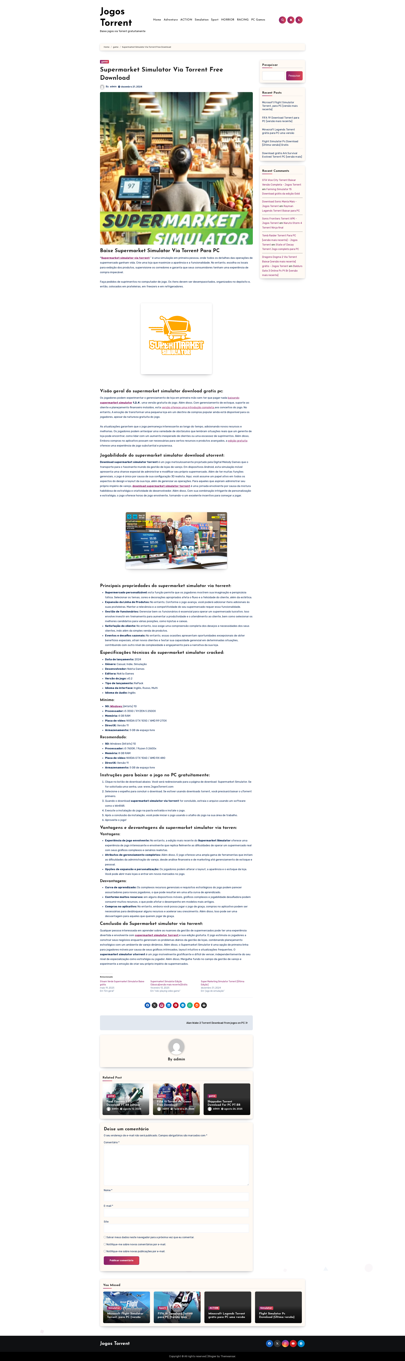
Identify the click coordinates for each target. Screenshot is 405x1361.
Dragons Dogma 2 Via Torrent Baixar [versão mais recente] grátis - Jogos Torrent (279, 261)
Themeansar (228, 1356)
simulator (125, 402)
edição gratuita (237, 440)
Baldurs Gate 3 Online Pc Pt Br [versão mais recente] (282, 271)
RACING (243, 19)
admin (113, 86)
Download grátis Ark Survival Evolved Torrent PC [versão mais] (282, 155)
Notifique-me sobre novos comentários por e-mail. (136, 1244)
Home (157, 19)
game (104, 61)
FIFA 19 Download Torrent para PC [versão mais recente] (280, 119)
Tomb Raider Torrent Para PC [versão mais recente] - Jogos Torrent (279, 240)
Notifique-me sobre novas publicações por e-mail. (135, 1251)
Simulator (114, 1308)
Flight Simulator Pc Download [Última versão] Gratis (280, 143)
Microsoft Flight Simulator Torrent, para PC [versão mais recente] (280, 106)
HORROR (227, 19)
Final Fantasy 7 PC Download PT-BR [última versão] (123, 1105)
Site (106, 1221)
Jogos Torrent (115, 1343)
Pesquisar (270, 65)
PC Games (258, 19)
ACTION (186, 19)
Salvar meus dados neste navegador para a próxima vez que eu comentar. (150, 1237)
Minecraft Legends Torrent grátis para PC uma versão (278, 131)
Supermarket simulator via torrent (125, 257)
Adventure (171, 19)
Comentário (111, 1142)
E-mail (108, 1205)
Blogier (212, 1356)
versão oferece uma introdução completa (188, 407)
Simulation (202, 19)
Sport (215, 19)
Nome (108, 1190)
